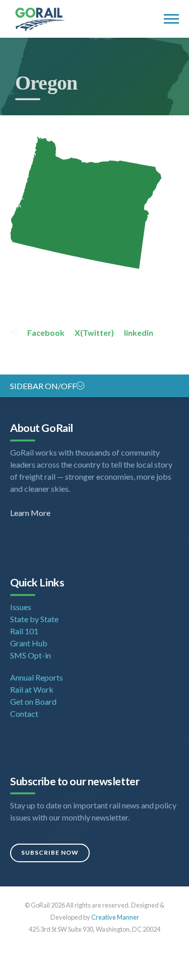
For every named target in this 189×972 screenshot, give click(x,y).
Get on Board (33, 701)
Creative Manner (115, 917)
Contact (24, 713)
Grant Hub (28, 643)
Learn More (30, 512)
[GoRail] (55, 19)
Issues (20, 607)
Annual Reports (36, 677)
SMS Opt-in (30, 655)
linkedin (138, 332)
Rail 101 (24, 631)
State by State (34, 619)
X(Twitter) (94, 332)
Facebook (46, 332)
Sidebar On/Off (43, 386)
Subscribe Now (50, 852)
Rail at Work (31, 689)
